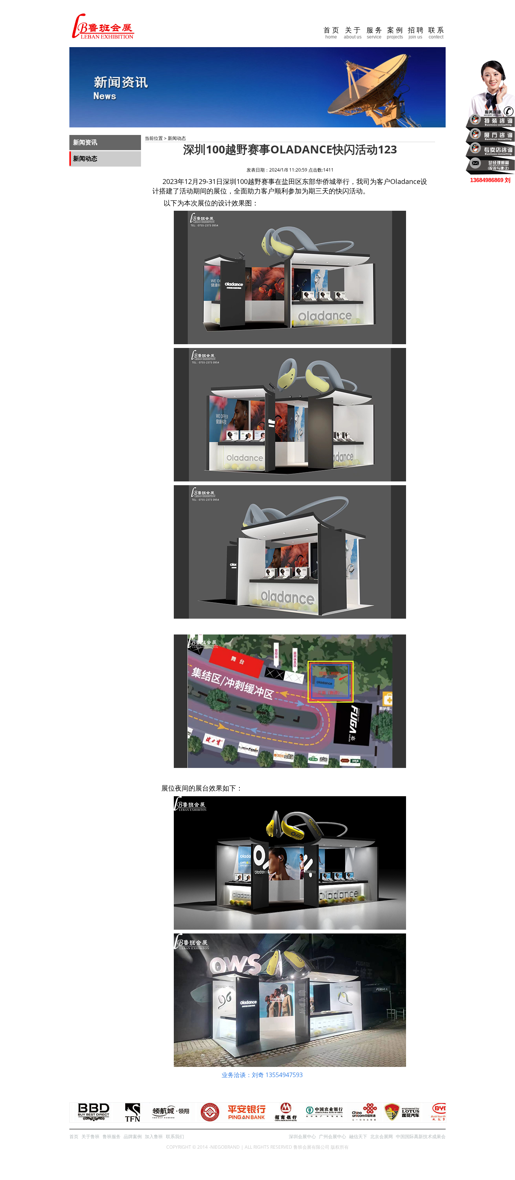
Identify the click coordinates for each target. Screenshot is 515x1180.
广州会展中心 (332, 1136)
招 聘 (415, 33)
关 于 (353, 33)
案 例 (395, 33)
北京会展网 (381, 1136)
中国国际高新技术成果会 (421, 1136)
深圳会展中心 (302, 1136)
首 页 (331, 33)
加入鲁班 (154, 1136)
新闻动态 (85, 158)
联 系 (436, 33)
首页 (73, 1136)
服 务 (374, 33)
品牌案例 (133, 1136)
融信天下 (358, 1136)
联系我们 (175, 1136)
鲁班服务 (112, 1136)
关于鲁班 (90, 1136)
